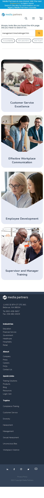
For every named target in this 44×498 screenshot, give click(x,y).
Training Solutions (10, 381)
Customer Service (10, 412)
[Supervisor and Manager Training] (22, 263)
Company (7, 356)
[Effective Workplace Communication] (22, 151)
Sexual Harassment (11, 437)
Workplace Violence (11, 450)
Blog (5, 387)
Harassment (8, 425)
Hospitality (7, 342)
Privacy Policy (22, 477)
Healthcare (7, 338)
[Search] (39, 33)
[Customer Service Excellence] (22, 95)
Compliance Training (11, 406)
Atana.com (15, 3)
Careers (6, 363)
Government (8, 335)
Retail (5, 345)
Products (6, 384)
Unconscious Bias (10, 443)
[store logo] (12, 14)
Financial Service (9, 332)
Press (5, 359)
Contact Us (7, 369)
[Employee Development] (22, 207)
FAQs (5, 366)
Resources (7, 390)
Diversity (6, 418)
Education (7, 328)
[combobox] (18, 33)
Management (8, 431)
